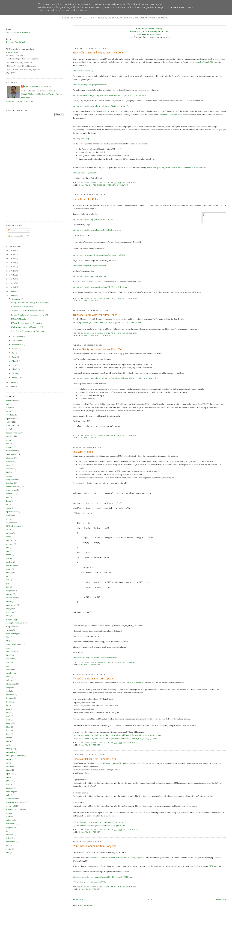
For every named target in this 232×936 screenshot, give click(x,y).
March (15, 369)
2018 (11, 254)
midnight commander (15, 755)
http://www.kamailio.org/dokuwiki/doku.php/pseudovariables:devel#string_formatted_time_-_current (117, 735)
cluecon (9, 457)
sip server (10, 439)
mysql (8, 762)
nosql (8, 766)
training (9, 482)
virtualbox (10, 841)
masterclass (11, 597)
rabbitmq (10, 791)
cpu (7, 665)
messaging (10, 751)
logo (8, 734)
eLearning (10, 565)
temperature (11, 827)
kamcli (9, 723)
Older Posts (221, 899)
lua (7, 737)
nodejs (9, 608)
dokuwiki (10, 680)
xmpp (8, 554)
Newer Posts (78, 899)
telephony (10, 479)
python (9, 784)
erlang (9, 568)
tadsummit (10, 823)
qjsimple (10, 787)
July (14, 352)
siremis (9, 447)
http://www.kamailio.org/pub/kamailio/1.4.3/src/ (93, 219)
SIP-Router (213, 866)
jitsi (7, 583)
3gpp (8, 637)
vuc (7, 551)
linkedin (9, 730)
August (15, 348)
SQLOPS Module (83, 451)
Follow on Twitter (46, 94)
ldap (8, 726)
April (14, 365)
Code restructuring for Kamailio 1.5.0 (94, 759)
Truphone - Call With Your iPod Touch (95, 315)
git (7, 576)
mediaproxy (11, 748)
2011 (11, 283)
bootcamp (10, 651)
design (9, 669)
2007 (11, 382)
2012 (11, 279)
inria (8, 712)
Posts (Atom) (89, 905)
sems (8, 464)
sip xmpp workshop (14, 809)
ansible (9, 558)
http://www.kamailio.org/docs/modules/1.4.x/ (92, 276)
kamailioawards (13, 486)
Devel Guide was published (170, 114)
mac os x (10, 540)
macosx (9, 594)
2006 (11, 386)
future (8, 705)
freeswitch (10, 450)
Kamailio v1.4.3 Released (87, 199)
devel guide (11, 673)
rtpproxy (10, 543)
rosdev (9, 515)
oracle (8, 777)
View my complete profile (20, 101)
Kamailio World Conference (18, 42)
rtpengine (10, 612)
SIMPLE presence (13, 525)
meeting (9, 601)
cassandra (10, 662)
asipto (8, 411)
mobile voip (11, 604)
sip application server (15, 622)
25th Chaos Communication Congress (94, 846)
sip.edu (9, 812)
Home (149, 899)
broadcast (10, 655)
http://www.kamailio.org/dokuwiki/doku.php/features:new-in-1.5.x (101, 106)
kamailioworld (12, 432)
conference (10, 493)
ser (7, 429)
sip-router (122, 185)
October (15, 340)
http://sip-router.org (81, 138)
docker (9, 561)
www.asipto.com (13, 52)
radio (8, 794)
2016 (11, 262)
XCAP (8, 529)
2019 (11, 250)
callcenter (10, 658)
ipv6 (8, 716)
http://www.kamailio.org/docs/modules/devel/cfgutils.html (100, 822)
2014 (11, 270)
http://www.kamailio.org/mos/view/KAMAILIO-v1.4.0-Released (100, 287)
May (14, 361)
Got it (191, 7)
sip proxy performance (15, 802)
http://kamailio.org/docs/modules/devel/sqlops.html (95, 657)
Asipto (35, 94)
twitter (9, 838)
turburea (9, 834)
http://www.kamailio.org (83, 70)
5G (7, 640)
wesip (8, 848)
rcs (7, 504)
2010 (11, 287)
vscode (9, 845)
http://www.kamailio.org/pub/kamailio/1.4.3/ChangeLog (97, 229)
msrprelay (10, 759)
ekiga (8, 687)
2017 (11, 258)
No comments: (129, 183)
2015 (11, 266)
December (16, 298)
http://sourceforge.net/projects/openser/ (89, 265)
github (9, 533)
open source (11, 454)
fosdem (9, 472)
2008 (11, 295)
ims (7, 443)
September (16, 344)
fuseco (9, 572)
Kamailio (201, 866)
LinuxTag (10, 500)
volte (8, 421)
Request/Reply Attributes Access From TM (97, 349)
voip (8, 404)
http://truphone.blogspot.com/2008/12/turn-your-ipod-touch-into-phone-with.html (108, 322)
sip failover (11, 798)
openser (110, 185)
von (7, 497)
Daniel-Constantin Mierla (37, 86)
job (7, 586)
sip (7, 407)
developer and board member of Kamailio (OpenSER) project (117, 857)
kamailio (85, 185)
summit (9, 475)
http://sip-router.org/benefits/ (85, 172)
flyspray (9, 698)
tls (7, 830)
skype (8, 507)
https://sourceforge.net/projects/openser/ (90, 84)
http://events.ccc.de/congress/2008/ (90, 882)
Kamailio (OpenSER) (204, 62)
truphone (107, 335)
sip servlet (10, 805)
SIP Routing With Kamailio (18, 32)
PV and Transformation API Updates (94, 678)
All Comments (16, 235)
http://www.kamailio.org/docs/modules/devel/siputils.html (100, 825)
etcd (8, 691)
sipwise (9, 518)
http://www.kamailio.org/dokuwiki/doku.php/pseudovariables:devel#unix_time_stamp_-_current (115, 738)
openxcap (10, 773)
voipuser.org (11, 633)
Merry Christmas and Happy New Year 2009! (99, 52)
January (15, 377)
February (16, 373)
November (16, 336)
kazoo (8, 536)
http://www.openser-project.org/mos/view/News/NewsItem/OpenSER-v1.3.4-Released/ (109, 95)
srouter (9, 461)
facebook (10, 694)
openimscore (98, 185)
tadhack (9, 820)
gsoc (8, 708)
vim (7, 547)
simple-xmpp (11, 619)
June (14, 356)
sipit (8, 816)
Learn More (177, 7)
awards (9, 468)
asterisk (9, 436)
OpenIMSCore (192, 167)
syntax (9, 630)
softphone (10, 626)
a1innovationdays (14, 644)
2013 (11, 274)
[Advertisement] (18, 170)
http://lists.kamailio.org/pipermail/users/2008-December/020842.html (102, 876)
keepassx (10, 590)
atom (8, 647)
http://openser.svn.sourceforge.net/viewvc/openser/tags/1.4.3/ (99, 255)
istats (8, 719)
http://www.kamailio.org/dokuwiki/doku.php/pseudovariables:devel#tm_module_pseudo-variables (115, 378)
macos (9, 741)
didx (8, 676)
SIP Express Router (174, 167)
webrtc (9, 414)
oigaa (8, 769)
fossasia (9, 701)
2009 (11, 291)
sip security (11, 490)
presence (10, 780)
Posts (12, 230)
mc (7, 744)
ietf (7, 579)
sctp (8, 615)
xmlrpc (9, 852)
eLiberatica (11, 683)
